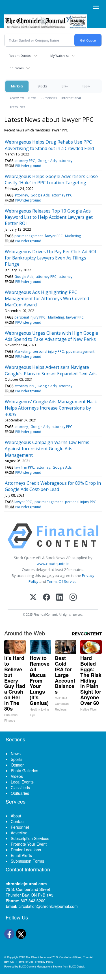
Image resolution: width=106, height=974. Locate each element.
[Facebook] (46, 597)
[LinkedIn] (60, 597)
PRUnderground (28, 165)
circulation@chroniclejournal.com (48, 906)
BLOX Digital (76, 966)
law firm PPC (24, 467)
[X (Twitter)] (33, 597)
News (32, 98)
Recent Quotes (20, 55)
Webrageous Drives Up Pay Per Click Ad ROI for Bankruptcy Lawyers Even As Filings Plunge (50, 257)
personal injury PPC (30, 317)
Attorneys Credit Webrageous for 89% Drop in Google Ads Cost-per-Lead (53, 486)
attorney (65, 160)
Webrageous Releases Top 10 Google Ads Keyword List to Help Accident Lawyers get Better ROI (49, 217)
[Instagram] (73, 597)
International (71, 98)
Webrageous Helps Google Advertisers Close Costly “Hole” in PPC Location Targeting (51, 179)
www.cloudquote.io (53, 563)
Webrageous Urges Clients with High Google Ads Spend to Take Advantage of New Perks (51, 336)
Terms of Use (25, 962)
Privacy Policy (44, 962)
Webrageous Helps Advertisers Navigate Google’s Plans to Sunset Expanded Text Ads (51, 370)
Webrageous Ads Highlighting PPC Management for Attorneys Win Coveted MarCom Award (47, 298)
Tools (86, 86)
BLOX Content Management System (40, 966)
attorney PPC (24, 160)
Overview (17, 98)
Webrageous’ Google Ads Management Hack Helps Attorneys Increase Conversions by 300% (51, 408)
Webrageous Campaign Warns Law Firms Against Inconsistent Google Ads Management (47, 448)
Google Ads (47, 160)
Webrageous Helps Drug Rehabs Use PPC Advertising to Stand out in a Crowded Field (49, 145)
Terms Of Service (62, 581)
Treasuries (17, 107)
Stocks (42, 86)
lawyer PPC (54, 235)
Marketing (73, 235)
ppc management (28, 235)
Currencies (48, 98)
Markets (17, 86)
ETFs (65, 86)
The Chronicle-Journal (38, 957)
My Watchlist (59, 55)
